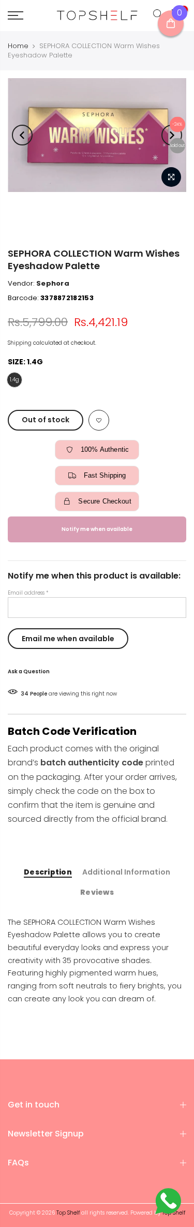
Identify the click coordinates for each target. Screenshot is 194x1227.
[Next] (171, 135)
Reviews (97, 892)
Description (48, 872)
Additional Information (126, 872)
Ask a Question (29, 671)
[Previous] (22, 135)
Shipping (20, 343)
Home (18, 46)
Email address (28, 593)
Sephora (52, 283)
